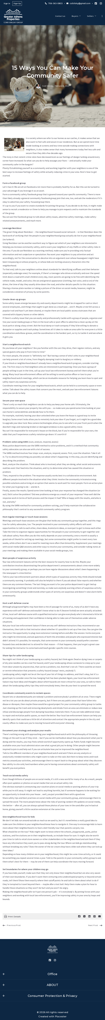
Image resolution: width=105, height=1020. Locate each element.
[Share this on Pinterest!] (94, 916)
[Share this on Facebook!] (79, 916)
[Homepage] (13, 16)
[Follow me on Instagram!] (101, 3)
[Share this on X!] (84, 916)
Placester (61, 1016)
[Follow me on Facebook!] (96, 3)
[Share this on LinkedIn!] (89, 916)
